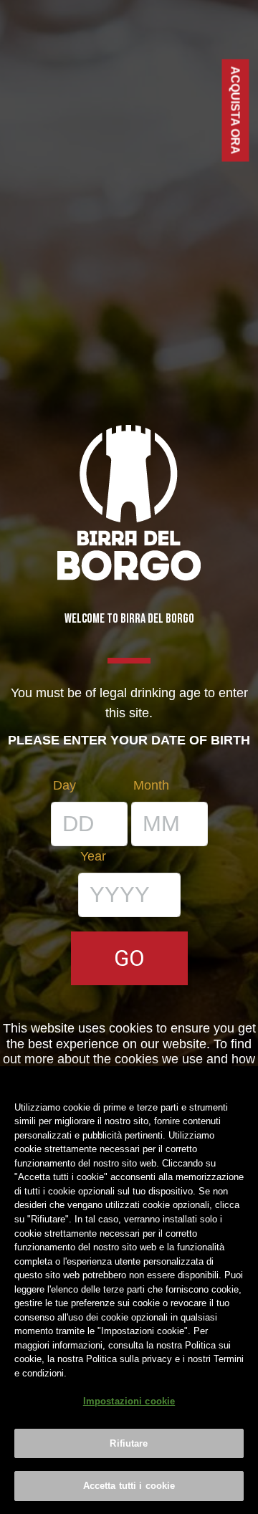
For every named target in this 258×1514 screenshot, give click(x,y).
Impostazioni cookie (129, 1401)
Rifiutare (129, 1443)
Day (64, 785)
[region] (129, 1290)
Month (151, 785)
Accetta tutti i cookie (129, 1485)
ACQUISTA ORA (235, 111)
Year (93, 856)
